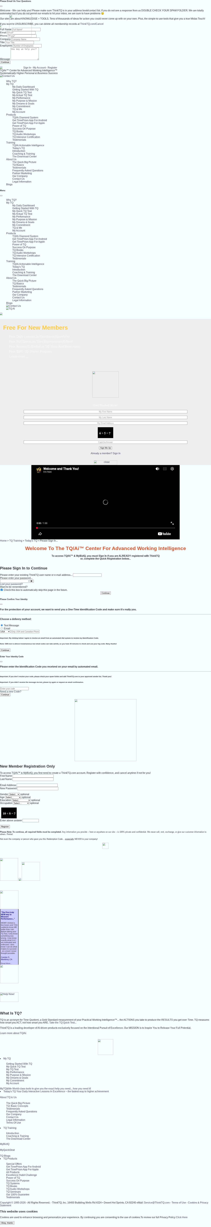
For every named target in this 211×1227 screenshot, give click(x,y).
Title (2, 42)
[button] (9, 84)
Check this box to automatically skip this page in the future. (36, 590)
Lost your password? (11, 584)
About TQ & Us (8, 1097)
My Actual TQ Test (22, 95)
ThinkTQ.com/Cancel (91, 24)
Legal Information (21, 181)
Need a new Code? (10, 691)
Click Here (182, 1217)
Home (3, 540)
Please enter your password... (16, 578)
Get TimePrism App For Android (29, 120)
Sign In (27, 67)
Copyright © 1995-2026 (13, 1202)
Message (5, 59)
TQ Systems (13, 1183)
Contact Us (18, 179)
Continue (5, 62)
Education (5, 800)
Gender (4, 794)
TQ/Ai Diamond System (25, 117)
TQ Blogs (5, 1156)
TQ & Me (17, 109)
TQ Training (15, 540)
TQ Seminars (13, 1191)
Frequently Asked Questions (27, 170)
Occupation (6, 803)
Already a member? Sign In (105, 453)
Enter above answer (11, 820)
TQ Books (17, 131)
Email (7, 628)
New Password (8, 788)
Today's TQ (18, 148)
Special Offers (14, 1164)
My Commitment (21, 106)
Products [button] (11, 114)
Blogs (9, 184)
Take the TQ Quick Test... (62, 1022)
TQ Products (10, 1158)
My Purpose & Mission (24, 100)
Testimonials (19, 139)
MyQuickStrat (7, 1150)
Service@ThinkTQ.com (157, 1202)
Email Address (8, 785)
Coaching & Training (23, 153)
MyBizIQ (4, 1144)
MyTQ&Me (45, 1088)
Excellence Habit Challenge (21, 1175)
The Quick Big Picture (24, 162)
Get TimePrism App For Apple (28, 123)
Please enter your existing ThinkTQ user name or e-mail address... (36, 575)
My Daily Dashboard (23, 87)
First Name (6, 776)
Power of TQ (19, 126)
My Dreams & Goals (23, 103)
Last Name (6, 779)
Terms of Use (179, 1202)
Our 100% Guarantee (17, 1194)
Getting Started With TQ (25, 89)
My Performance (21, 98)
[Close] (1, 6)
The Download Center (24, 156)
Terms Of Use (13, 1122)
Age (2, 797)
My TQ (7, 1058)
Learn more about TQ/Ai (13, 1033)
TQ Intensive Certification (26, 137)
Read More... (6, 963)
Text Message (11, 625)
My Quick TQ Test (22, 92)
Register (52, 67)
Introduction (18, 151)
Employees (6, 45)
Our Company (20, 176)
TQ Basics (18, 165)
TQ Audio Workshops (24, 134)
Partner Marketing (22, 173)
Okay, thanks (7, 1223)
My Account (39, 67)
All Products (12, 1172)
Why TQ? (11, 81)
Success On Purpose (24, 128)
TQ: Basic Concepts (17, 1106)
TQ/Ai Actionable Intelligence (28, 145)
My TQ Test (12, 1069)
